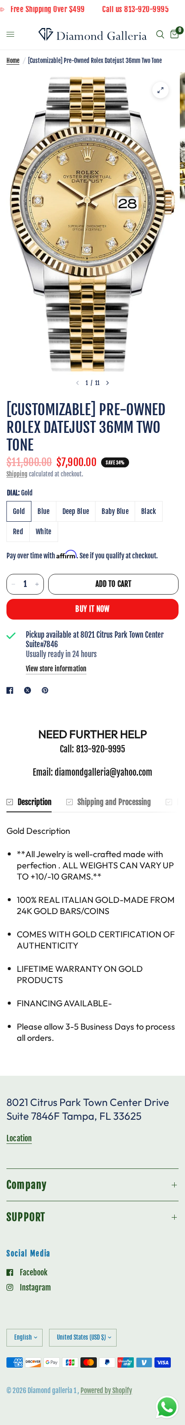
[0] (173, 34)
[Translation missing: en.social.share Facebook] (11, 690)
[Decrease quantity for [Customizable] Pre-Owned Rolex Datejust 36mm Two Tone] (13, 584)
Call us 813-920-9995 (145, 9)
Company (26, 1184)
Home (12, 60)
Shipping (17, 474)
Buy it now (92, 609)
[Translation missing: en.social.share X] (29, 690)
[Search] (160, 34)
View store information (56, 668)
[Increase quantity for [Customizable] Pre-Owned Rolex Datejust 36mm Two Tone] (37, 584)
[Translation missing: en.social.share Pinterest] (47, 690)
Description (35, 802)
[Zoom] (160, 90)
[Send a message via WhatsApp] (167, 1407)
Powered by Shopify (106, 1390)
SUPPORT (25, 1217)
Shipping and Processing (114, 802)
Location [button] (19, 1138)
